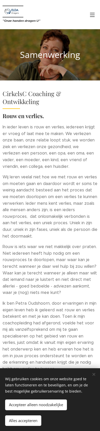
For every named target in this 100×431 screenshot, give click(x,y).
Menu (92, 14)
